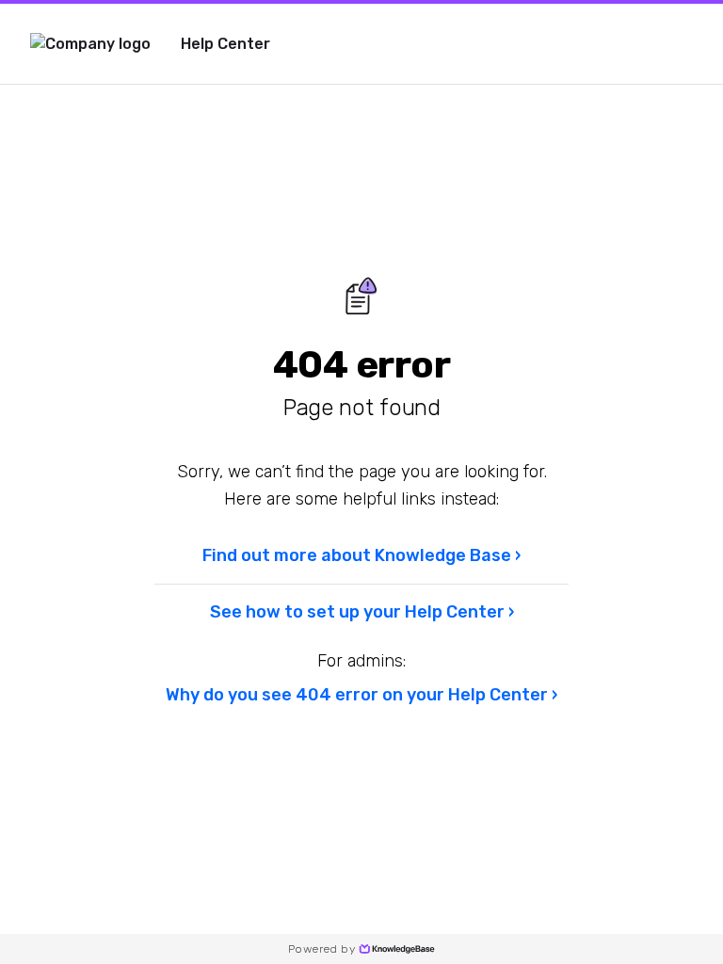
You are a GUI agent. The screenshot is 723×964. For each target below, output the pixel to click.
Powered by (321, 949)
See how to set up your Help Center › (362, 612)
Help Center (225, 44)
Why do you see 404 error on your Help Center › (361, 694)
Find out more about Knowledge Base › (361, 555)
